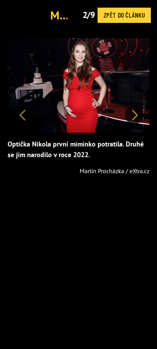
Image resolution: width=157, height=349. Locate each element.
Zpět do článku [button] (124, 15)
